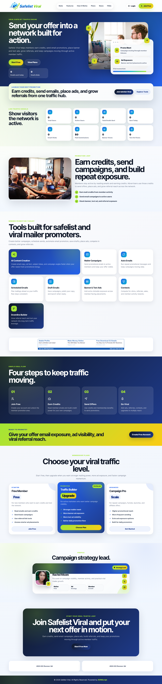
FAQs (109, 6)
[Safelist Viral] (26, 6)
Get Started (130, 529)
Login (133, 6)
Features (69, 6)
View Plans (32, 62)
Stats (61, 6)
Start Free (16, 62)
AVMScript (102, 680)
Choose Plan (81, 527)
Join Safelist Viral (124, 92)
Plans (93, 6)
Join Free (147, 6)
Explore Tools (142, 92)
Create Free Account (141, 434)
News (101, 6)
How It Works (82, 6)
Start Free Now (81, 646)
